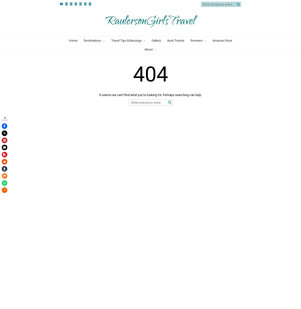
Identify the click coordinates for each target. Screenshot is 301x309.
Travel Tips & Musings (126, 40)
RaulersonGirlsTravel (150, 22)
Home (73, 40)
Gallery (156, 40)
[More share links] (4, 190)
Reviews (197, 40)
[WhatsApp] (4, 183)
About (149, 49)
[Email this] (4, 147)
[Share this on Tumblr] (4, 169)
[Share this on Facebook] (4, 126)
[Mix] (4, 176)
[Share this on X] (4, 133)
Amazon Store (222, 40)
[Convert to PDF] (4, 154)
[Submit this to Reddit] (4, 161)
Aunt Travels (175, 40)
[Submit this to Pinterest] (4, 140)
